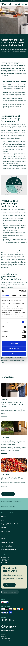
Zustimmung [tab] (5, 295)
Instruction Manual (7, 542)
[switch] (24, 327)
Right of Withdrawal (5, 640)
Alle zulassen (14, 343)
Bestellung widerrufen (10, 592)
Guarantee (4, 535)
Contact (3, 516)
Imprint (3, 634)
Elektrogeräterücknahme (8, 549)
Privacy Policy (4, 636)
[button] (16, 4)
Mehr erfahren (8, 494)
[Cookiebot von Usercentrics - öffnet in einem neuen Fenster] (19, 291)
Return (3, 527)
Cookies (3, 643)
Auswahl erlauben (14, 348)
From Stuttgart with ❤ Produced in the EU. (9, 0)
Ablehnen (14, 353)
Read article (4, 416)
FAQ (2, 520)
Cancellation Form (7, 546)
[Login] (19, 4)
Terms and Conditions (5, 638)
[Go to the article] (14, 390)
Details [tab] (14, 295)
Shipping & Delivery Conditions (10, 524)
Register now (9, 584)
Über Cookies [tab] (22, 295)
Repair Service (5, 531)
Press (3, 538)
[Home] (6, 4)
